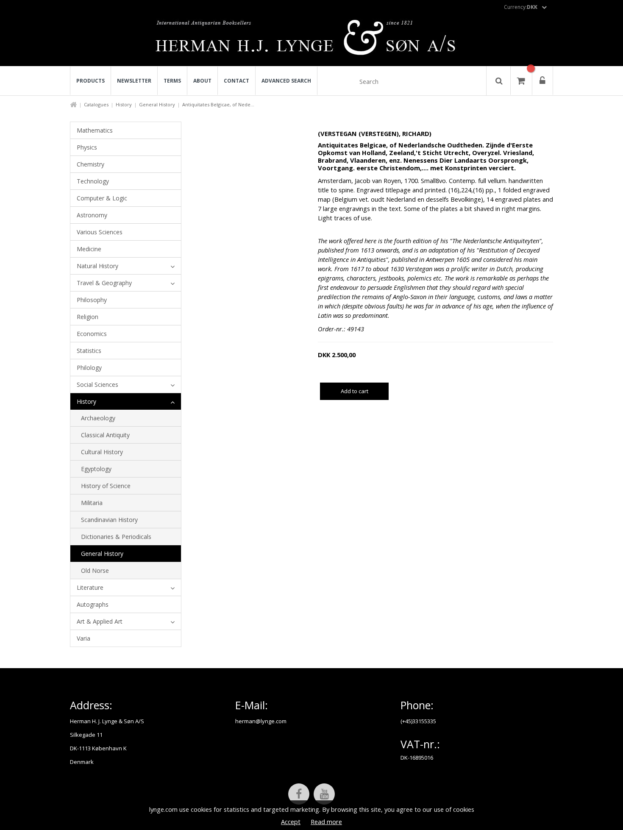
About (202, 80)
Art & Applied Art (99, 621)
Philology (89, 368)
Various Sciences (99, 232)
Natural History (97, 266)
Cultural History (102, 452)
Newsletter (134, 80)
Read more (326, 821)
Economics (92, 334)
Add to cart (354, 391)
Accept (290, 821)
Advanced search (286, 80)
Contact (236, 80)
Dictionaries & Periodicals (116, 537)
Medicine (89, 249)
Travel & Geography (104, 283)
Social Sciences (97, 384)
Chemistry (90, 164)
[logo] (312, 40)
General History (157, 104)
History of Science (106, 486)
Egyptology (96, 469)
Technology (93, 181)
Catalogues (96, 104)
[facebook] (298, 794)
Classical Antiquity (105, 435)
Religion (87, 317)
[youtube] (324, 794)
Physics (87, 147)
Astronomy (92, 215)
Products (90, 80)
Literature (90, 587)
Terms (172, 80)
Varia (83, 638)
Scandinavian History (109, 520)
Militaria (92, 503)
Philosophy (92, 300)
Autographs (92, 604)
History (124, 104)
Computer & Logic (102, 198)
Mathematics (95, 130)
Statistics (89, 351)
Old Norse (95, 570)
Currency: (520, 7)
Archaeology (98, 418)
